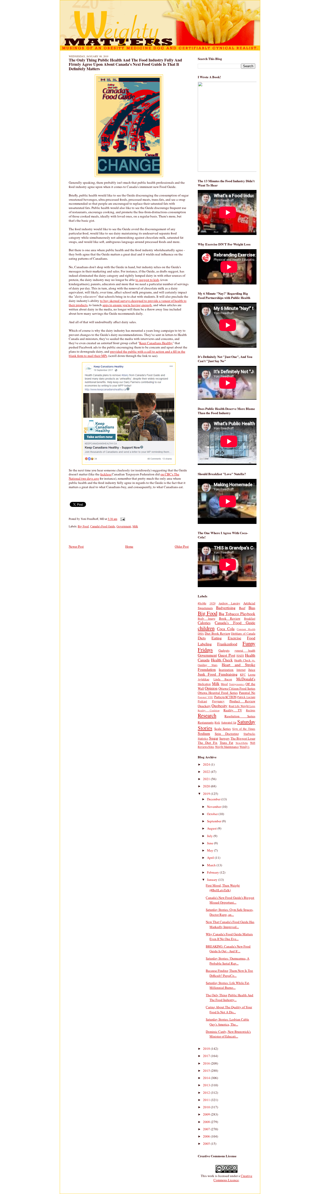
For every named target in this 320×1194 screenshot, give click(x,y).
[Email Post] (122, 519)
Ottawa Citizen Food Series (236, 688)
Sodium (204, 733)
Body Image (206, 618)
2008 (207, 1122)
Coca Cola (225, 628)
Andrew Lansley (229, 603)
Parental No (247, 692)
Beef (242, 608)
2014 (207, 1078)
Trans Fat (227, 742)
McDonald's (245, 678)
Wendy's (245, 747)
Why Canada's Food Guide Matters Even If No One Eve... (229, 936)
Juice (251, 669)
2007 (207, 1129)
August (212, 828)
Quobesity (220, 705)
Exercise (234, 637)
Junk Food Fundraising (218, 674)
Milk (135, 526)
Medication (204, 684)
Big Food (83, 526)
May (210, 850)
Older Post (182, 546)
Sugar (213, 738)
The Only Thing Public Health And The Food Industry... (229, 997)
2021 (207, 779)
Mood (224, 684)
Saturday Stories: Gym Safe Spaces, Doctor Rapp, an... (229, 912)
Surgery (224, 738)
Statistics (203, 738)
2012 (207, 1092)
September (214, 821)
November (214, 806)
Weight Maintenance (227, 747)
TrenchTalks (242, 743)
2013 (207, 1085)
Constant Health (246, 629)
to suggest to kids (147, 279)
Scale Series (222, 728)
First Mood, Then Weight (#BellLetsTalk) (223, 888)
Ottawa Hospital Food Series (218, 692)
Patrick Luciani (246, 697)
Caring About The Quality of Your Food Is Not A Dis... (229, 1009)
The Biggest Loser (242, 738)
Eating (217, 637)
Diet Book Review (217, 633)
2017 (207, 1056)
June (210, 843)
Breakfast (249, 618)
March (211, 865)
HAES (240, 655)
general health (244, 650)
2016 (207, 1063)
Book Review (229, 618)
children (206, 628)
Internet (241, 670)
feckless (106, 474)
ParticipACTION (225, 697)
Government (123, 526)
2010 (207, 1107)
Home (129, 546)
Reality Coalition (209, 710)
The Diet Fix (208, 742)
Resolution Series (239, 716)
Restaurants (206, 722)
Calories (204, 622)
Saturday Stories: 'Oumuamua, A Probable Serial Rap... (227, 961)
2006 (207, 1136)
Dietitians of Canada (243, 633)
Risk (217, 722)
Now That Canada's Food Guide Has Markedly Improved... (230, 924)
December (214, 799)
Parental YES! (205, 697)
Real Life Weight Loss (242, 706)
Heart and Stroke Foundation (226, 667)
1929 (213, 603)
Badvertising (226, 607)
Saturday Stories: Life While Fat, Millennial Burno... (228, 985)
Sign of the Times (243, 729)
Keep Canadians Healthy (156, 343)
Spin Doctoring (227, 733)
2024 (207, 764)
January (212, 879)
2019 (207, 793)
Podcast (202, 701)
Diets (202, 637)
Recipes (250, 710)
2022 (207, 771)
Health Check (222, 659)
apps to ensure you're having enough (127, 305)
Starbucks (249, 734)
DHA (201, 633)
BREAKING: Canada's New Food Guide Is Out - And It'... (228, 949)
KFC (243, 674)
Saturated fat (228, 722)
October (212, 814)
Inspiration (226, 669)
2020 (207, 786)
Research (207, 715)
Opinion (211, 688)
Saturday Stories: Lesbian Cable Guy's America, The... (227, 1022)
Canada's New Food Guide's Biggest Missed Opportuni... (230, 900)
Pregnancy (218, 701)
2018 (207, 1048)
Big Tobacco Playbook (237, 613)
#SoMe (202, 603)
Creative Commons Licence (233, 1178)
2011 (207, 1100)
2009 (207, 1114)
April (211, 857)
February (213, 872)
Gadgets (224, 650)
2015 (207, 1070)
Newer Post (76, 546)
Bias (251, 607)
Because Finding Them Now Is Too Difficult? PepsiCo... (229, 973)
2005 (207, 1143)
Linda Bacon (223, 679)
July (210, 836)
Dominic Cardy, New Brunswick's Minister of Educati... (228, 1034)
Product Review (242, 701)
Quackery (204, 706)
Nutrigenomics (236, 684)
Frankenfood (227, 643)
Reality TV (233, 710)
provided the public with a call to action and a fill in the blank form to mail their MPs (127, 353)
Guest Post (226, 655)
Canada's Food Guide (102, 526)
